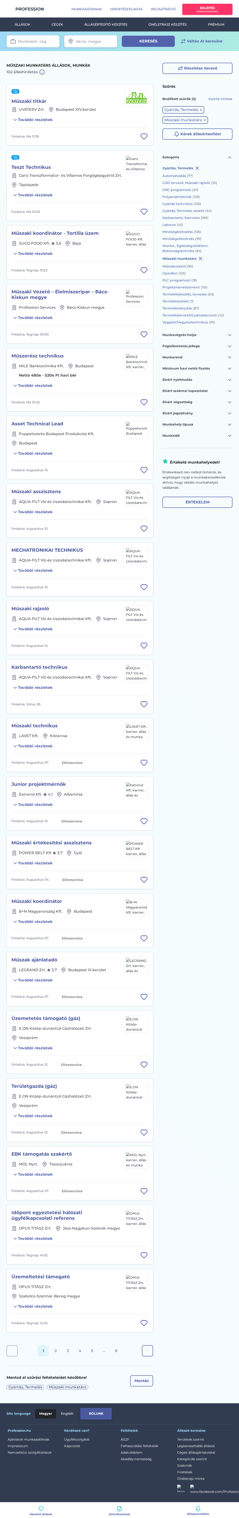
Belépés (207, 9)
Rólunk (96, 1413)
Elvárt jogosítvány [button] (177, 413)
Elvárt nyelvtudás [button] (177, 380)
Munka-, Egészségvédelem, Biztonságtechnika (185, 248)
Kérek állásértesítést (200, 134)
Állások (22, 24)
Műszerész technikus (37, 356)
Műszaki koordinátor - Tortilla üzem (55, 233)
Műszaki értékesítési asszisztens (51, 843)
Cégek (57, 24)
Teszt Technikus (31, 167)
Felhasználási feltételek (139, 1446)
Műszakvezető (177, 266)
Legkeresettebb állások (196, 1446)
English (67, 1413)
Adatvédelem (131, 1452)
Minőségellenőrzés (182, 239)
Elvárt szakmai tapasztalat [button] (185, 391)
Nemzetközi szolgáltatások (30, 1452)
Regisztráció (163, 9)
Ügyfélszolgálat (77, 1439)
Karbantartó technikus (39, 667)
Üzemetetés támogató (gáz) (45, 1018)
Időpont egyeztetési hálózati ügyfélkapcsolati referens (46, 1215)
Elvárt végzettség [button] (177, 402)
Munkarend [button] (172, 357)
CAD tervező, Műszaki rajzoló (189, 183)
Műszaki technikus (34, 725)
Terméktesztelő (178, 301)
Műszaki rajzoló (30, 608)
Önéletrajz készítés (167, 24)
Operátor (174, 273)
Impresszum (18, 1446)
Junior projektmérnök (38, 784)
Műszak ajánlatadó (34, 960)
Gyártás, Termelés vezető (187, 211)
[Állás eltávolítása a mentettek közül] (144, 136)
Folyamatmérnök (181, 197)
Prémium (216, 24)
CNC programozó (180, 190)
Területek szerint (190, 1439)
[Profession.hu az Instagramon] (183, 1490)
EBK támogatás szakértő (41, 1154)
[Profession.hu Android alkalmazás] (213, 1412)
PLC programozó (179, 280)
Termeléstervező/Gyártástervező (193, 315)
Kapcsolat (72, 1446)
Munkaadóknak (86, 9)
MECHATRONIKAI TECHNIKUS (47, 550)
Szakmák (184, 1465)
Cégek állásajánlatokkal (196, 1452)
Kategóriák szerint (192, 1459)
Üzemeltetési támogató (40, 1276)
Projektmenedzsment (184, 287)
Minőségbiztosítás (181, 232)
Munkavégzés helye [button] (179, 335)
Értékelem (198, 502)
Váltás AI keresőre (204, 41)
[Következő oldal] (147, 1350)
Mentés (141, 1381)
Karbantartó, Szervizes (185, 218)
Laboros (172, 225)
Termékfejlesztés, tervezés (188, 294)
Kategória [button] (170, 157)
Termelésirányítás (180, 308)
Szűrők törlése (220, 99)
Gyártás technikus (181, 204)
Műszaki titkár (28, 101)
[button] (183, 110)
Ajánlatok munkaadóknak (28, 1439)
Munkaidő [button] (171, 435)
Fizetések (184, 1472)
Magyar (45, 1413)
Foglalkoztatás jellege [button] (181, 346)
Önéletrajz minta (190, 1478)
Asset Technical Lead (37, 423)
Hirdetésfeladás (126, 9)
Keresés (148, 41)
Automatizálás (177, 176)
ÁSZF (125, 1439)
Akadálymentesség (136, 1459)
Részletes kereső (200, 68)
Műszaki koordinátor (36, 901)
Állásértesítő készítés (105, 24)
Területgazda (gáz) (34, 1086)
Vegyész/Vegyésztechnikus (188, 322)
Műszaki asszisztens (36, 491)
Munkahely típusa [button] (177, 424)
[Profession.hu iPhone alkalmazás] (179, 1412)
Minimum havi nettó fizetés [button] (186, 368)
